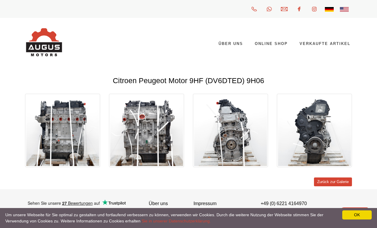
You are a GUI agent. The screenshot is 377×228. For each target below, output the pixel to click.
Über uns (158, 203)
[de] (329, 9)
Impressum (205, 203)
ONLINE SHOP (271, 43)
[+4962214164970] (254, 9)
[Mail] (284, 9)
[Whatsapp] (269, 9)
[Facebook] (299, 9)
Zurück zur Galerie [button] (333, 182)
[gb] (344, 9)
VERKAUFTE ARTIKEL (325, 43)
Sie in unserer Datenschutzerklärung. (176, 221)
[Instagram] (314, 9)
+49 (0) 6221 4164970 (284, 203)
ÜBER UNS (231, 43)
